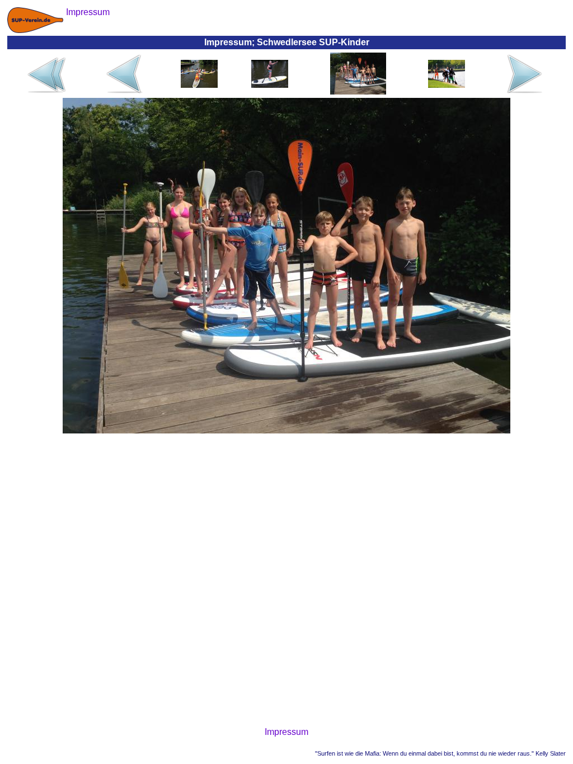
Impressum (286, 732)
